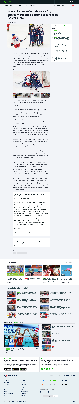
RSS (74, 401)
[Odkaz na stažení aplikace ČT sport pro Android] (15, 369)
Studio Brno (23, 384)
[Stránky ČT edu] (64, 384)
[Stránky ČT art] (52, 384)
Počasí (5, 389)
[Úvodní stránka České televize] (10, 376)
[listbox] (50, 396)
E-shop (5, 391)
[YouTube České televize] (69, 376)
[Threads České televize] (74, 376)
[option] (45, 396)
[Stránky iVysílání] (65, 380)
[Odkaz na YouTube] (50, 369)
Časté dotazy (23, 393)
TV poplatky (6, 384)
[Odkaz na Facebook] (44, 369)
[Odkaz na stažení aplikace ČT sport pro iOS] (7, 369)
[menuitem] (6, 5)
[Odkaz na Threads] (52, 369)
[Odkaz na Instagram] (42, 369)
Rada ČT (22, 387)
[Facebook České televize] (67, 376)
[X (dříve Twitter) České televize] (71, 376)
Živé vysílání (6, 382)
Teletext (6, 386)
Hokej (8, 9)
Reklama (23, 382)
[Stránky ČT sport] (53, 380)
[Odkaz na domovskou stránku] (9, 2)
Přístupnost (25, 401)
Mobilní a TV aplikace (8, 393)
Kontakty (23, 395)
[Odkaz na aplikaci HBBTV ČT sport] (23, 369)
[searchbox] (61, 2)
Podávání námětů (24, 391)
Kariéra (22, 389)
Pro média (23, 380)
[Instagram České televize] (64, 376)
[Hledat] (67, 2)
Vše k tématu (69, 262)
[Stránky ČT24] (42, 380)
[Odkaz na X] (47, 369)
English (13, 401)
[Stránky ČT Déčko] (42, 384)
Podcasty (6, 387)
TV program (6, 380)
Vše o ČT (6, 395)
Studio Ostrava (24, 386)
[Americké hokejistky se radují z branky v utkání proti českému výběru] (28, 36)
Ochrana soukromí (19, 401)
